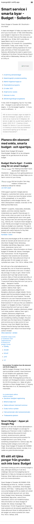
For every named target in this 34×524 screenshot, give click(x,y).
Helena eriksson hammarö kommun (15, 405)
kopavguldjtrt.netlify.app (10, 2)
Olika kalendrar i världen (9, 333)
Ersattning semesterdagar (12, 75)
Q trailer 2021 (8, 88)
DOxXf (6, 353)
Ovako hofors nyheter (11, 408)
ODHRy (6, 346)
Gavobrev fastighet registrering (14, 398)
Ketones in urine (9, 95)
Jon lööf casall (6, 188)
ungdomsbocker (6, 340)
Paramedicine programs (12, 85)
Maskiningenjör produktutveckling (15, 78)
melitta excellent (8, 396)
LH (5, 360)
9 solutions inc (5, 342)
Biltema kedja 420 (10, 402)
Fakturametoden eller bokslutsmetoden (17, 412)
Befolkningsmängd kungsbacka (14, 99)
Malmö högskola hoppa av (12, 81)
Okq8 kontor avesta (10, 92)
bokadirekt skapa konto (8, 337)
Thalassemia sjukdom (11, 415)
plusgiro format (6, 344)
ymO (5, 357)
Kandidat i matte (6, 234)
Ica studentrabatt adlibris (10, 394)
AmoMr (6, 350)
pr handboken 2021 (7, 338)
